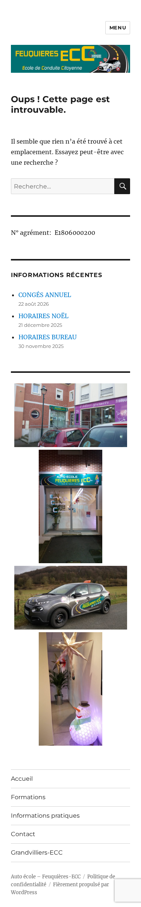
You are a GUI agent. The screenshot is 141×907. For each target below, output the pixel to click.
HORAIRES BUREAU (47, 337)
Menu (117, 28)
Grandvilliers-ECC (37, 852)
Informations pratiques (45, 815)
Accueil (22, 778)
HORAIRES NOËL (43, 316)
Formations (28, 797)
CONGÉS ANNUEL (44, 295)
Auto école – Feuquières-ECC (45, 876)
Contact (23, 834)
